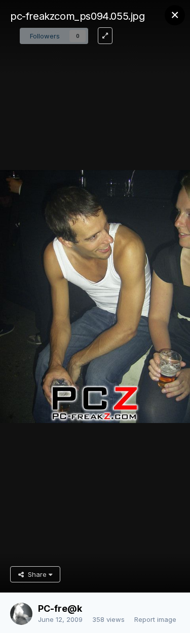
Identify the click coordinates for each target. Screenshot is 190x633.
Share (36, 574)
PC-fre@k (60, 608)
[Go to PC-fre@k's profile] (21, 614)
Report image (155, 619)
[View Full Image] (105, 35)
